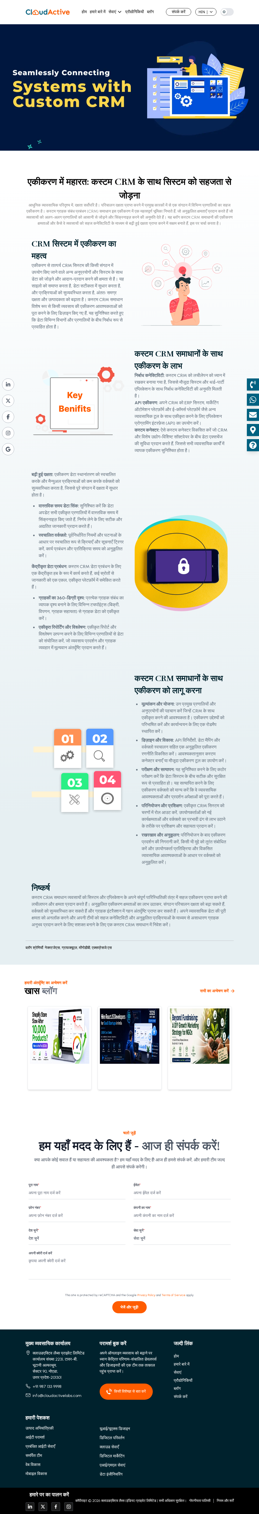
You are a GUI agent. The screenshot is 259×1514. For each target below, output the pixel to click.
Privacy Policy (146, 1295)
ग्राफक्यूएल (70, 947)
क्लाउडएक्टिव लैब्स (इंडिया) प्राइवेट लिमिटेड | (129, 1501)
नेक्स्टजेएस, (53, 947)
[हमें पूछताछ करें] (253, 445)
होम (84, 11)
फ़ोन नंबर (35, 1208)
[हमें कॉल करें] (253, 384)
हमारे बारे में (97, 11)
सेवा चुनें (139, 1230)
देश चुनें (34, 1230)
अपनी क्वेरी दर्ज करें (40, 1253)
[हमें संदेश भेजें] (253, 400)
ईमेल (137, 1185)
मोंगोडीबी (85, 947)
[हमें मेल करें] (253, 415)
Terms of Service (173, 1295)
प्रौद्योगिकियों (134, 11)
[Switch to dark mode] (227, 12)
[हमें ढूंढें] (253, 430)
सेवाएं (112, 11)
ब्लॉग (150, 11)
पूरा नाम (34, 1185)
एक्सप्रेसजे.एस (102, 947)
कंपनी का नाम (142, 1208)
